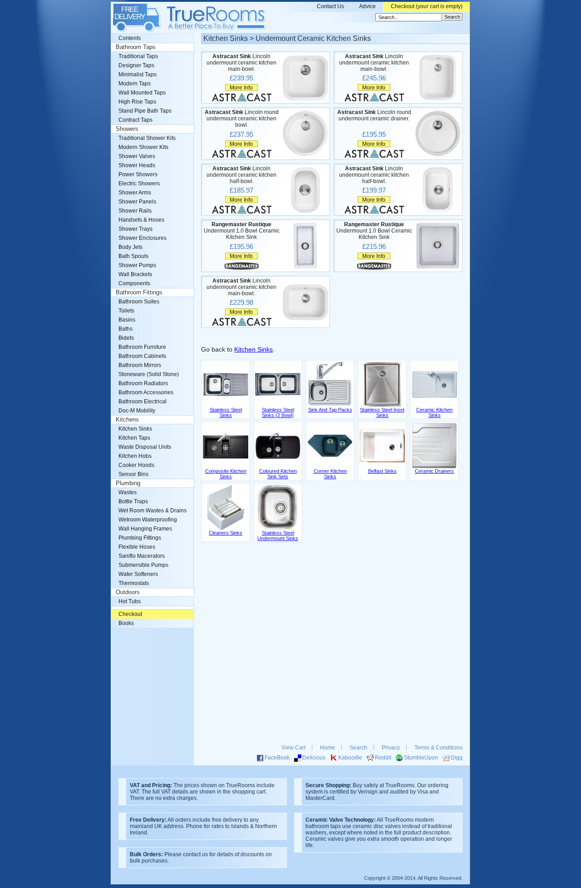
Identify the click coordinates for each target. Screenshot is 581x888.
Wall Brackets (135, 274)
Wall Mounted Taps (142, 92)
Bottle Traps (133, 501)
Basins (126, 320)
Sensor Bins (133, 474)
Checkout (130, 614)
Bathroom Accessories (145, 392)
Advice (367, 6)
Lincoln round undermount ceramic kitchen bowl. (242, 118)
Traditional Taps (138, 56)
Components (134, 283)
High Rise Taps (137, 102)
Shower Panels (137, 201)
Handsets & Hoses (141, 220)
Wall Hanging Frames (145, 529)
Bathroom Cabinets (142, 356)
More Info (241, 87)
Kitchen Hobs (135, 456)
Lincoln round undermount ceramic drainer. (374, 115)
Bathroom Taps (136, 47)
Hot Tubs (129, 601)
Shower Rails (135, 211)
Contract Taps (135, 120)
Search (358, 747)
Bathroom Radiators (143, 383)
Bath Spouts (133, 256)
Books (126, 623)
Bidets (126, 338)
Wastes (127, 492)
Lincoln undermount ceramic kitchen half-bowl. (241, 174)
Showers (127, 129)
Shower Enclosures (142, 238)
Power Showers (138, 174)
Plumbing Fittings (139, 538)
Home (327, 747)
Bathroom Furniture (142, 347)
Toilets (126, 311)
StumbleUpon (421, 757)
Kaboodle (350, 757)
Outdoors (128, 592)
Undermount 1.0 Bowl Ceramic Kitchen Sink (242, 230)
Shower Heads (136, 165)
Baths (125, 329)
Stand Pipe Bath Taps (145, 111)
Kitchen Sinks (253, 349)
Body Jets (130, 247)
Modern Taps (134, 83)
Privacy (391, 747)
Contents (129, 38)
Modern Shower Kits (143, 147)
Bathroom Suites (138, 301)
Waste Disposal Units (144, 447)
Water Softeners (138, 574)
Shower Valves (136, 156)
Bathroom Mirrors (139, 365)
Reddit (383, 757)
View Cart (293, 747)
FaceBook (277, 757)
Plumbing (128, 483)
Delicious (313, 757)
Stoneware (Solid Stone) (148, 374)
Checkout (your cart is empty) (427, 6)
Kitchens (127, 420)
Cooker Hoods (136, 465)
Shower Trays (135, 229)
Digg (457, 757)
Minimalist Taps (137, 74)
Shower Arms (134, 192)
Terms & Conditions (438, 747)
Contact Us (330, 6)
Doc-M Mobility (136, 410)
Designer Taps (136, 65)
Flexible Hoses (136, 547)
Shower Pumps (137, 265)
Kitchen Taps (134, 438)
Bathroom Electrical (142, 401)
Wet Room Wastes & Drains (152, 510)
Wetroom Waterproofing (147, 519)
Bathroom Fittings (139, 292)
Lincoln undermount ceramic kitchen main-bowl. (241, 62)
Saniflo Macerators (141, 556)
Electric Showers (139, 183)
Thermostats (133, 583)
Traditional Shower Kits (147, 138)
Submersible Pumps (143, 565)
